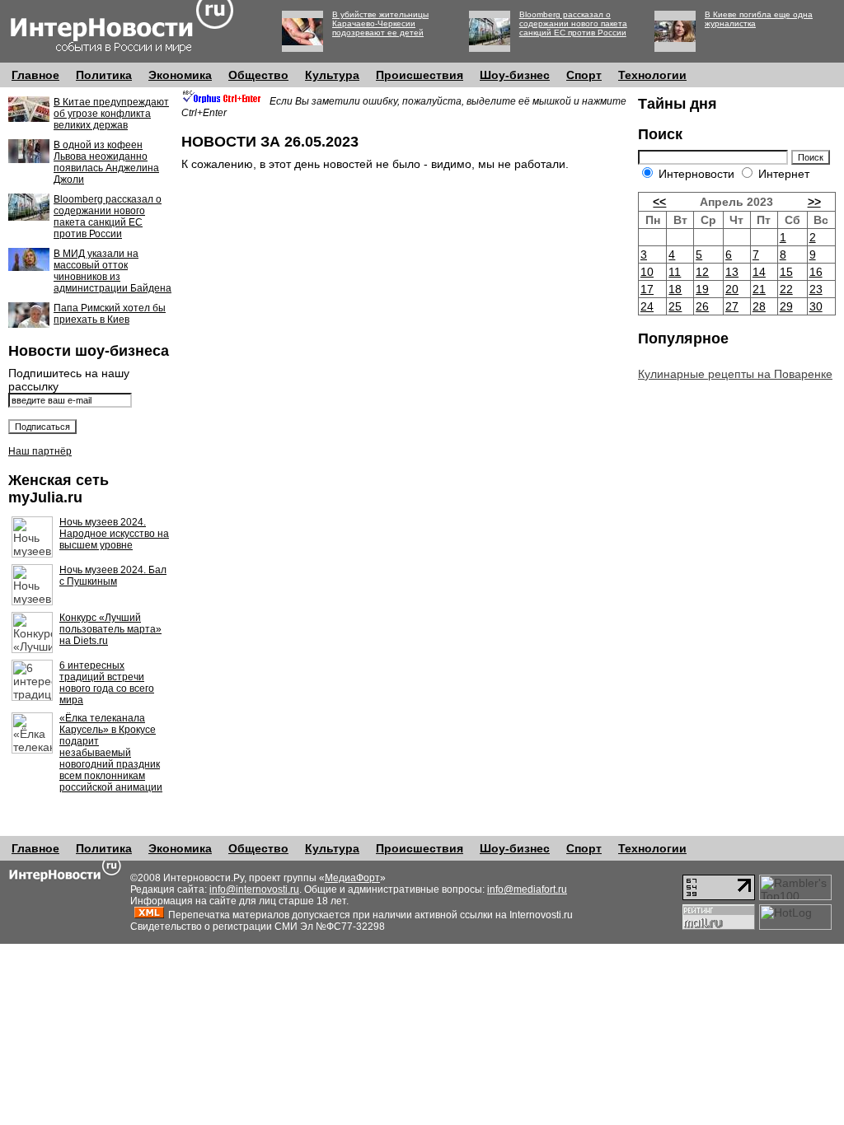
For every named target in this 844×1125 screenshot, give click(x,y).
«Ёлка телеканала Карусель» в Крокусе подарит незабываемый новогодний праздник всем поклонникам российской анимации (110, 752)
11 (674, 271)
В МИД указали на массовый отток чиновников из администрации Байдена (112, 271)
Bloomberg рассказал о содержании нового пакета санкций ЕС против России (573, 23)
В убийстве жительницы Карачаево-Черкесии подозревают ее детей (380, 23)
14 (759, 271)
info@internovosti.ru (254, 889)
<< (659, 201)
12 (702, 271)
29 (786, 306)
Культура (332, 75)
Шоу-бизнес (515, 75)
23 (816, 289)
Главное (35, 75)
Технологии (652, 75)
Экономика (180, 75)
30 (816, 306)
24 (647, 306)
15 (786, 271)
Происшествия (419, 75)
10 (647, 271)
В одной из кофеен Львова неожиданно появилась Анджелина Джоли (106, 162)
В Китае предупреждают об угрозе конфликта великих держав (111, 113)
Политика (104, 75)
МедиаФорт (352, 878)
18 (675, 289)
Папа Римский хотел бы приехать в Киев (110, 313)
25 (675, 306)
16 (816, 271)
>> (814, 201)
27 (731, 306)
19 (702, 289)
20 (731, 289)
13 (731, 271)
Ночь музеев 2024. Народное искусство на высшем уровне (114, 533)
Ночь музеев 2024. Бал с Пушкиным (112, 575)
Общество (258, 75)
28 (759, 306)
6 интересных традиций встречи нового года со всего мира (106, 683)
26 (702, 306)
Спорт (584, 75)
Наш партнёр (40, 451)
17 (647, 289)
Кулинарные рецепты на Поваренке (735, 373)
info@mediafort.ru (527, 889)
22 (786, 289)
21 (759, 289)
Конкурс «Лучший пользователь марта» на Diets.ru (110, 629)
